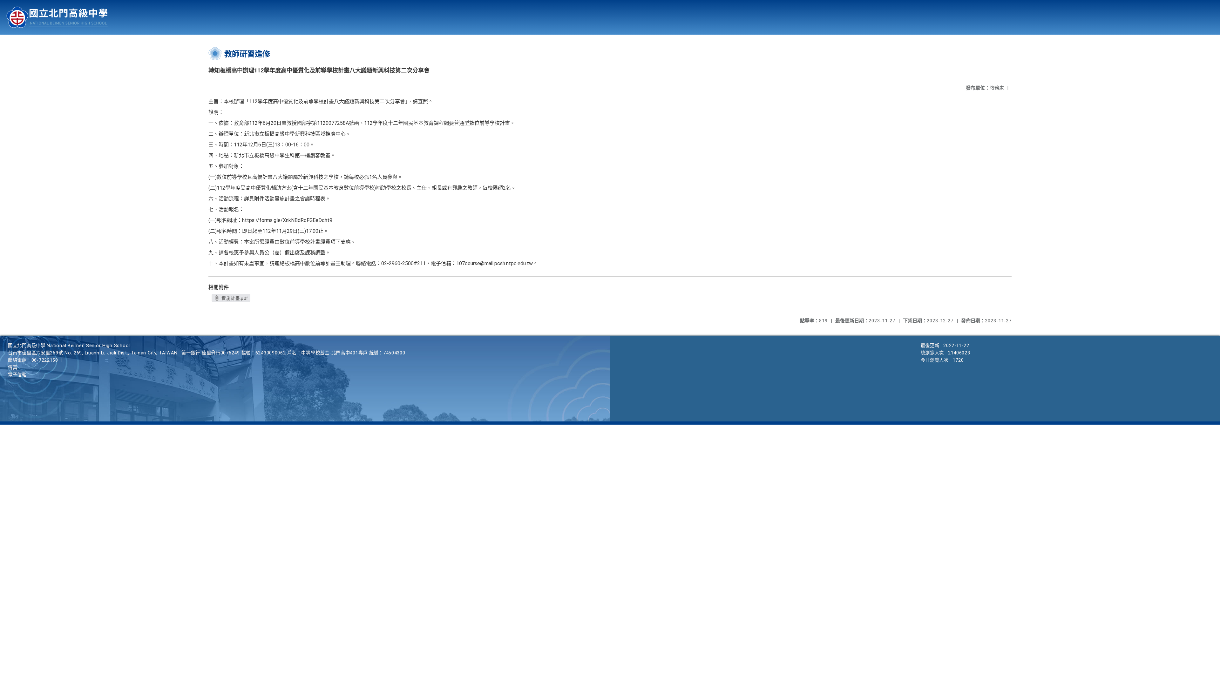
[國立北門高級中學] (57, 17)
